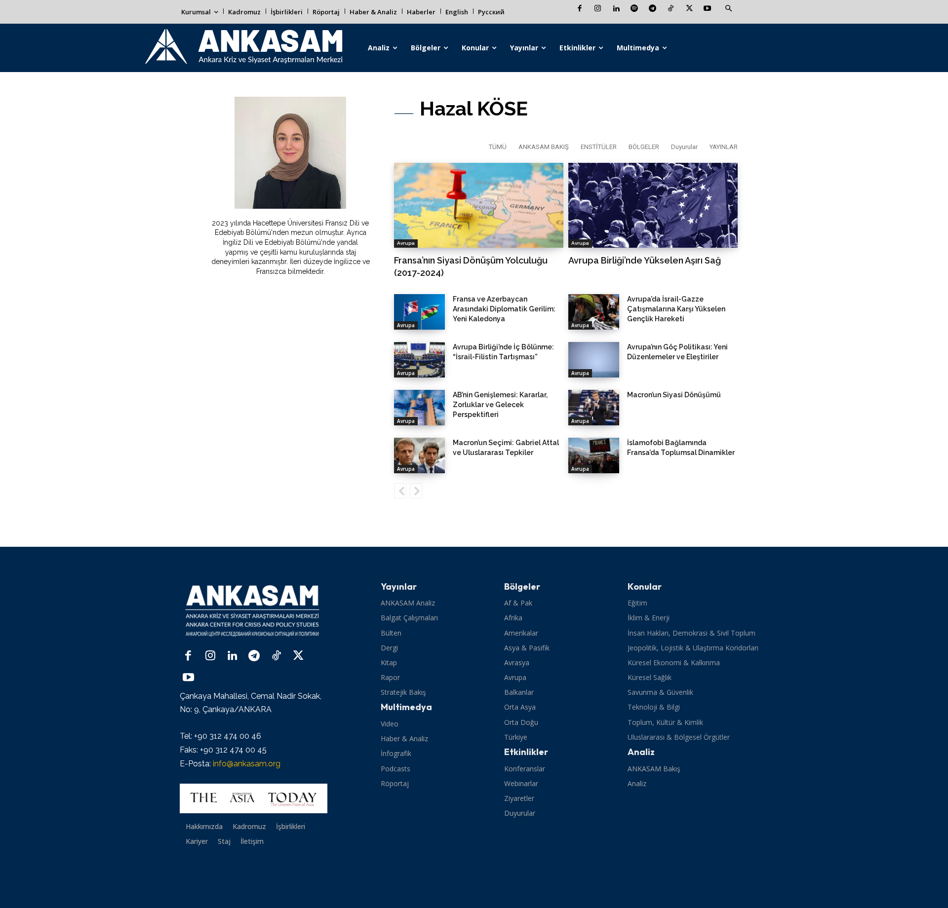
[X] (689, 9)
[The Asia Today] (253, 798)
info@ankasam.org (246, 763)
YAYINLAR (724, 147)
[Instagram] (597, 9)
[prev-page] (400, 490)
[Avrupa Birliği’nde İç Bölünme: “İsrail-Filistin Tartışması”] (419, 360)
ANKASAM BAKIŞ (543, 147)
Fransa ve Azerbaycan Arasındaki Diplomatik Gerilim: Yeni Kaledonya (504, 309)
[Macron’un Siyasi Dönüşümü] (593, 407)
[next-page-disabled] (416, 490)
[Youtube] (707, 9)
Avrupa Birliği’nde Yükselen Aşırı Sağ (644, 260)
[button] (728, 9)
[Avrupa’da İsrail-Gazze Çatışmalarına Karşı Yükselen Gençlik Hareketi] (593, 312)
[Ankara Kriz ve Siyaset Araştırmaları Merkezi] (243, 48)
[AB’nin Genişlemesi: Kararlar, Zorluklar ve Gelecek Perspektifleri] (419, 407)
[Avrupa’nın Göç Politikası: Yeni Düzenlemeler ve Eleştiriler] (593, 360)
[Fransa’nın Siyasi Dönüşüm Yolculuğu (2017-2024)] (478, 205)
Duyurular (684, 147)
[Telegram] (652, 9)
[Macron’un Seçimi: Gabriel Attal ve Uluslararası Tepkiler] (419, 455)
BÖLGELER (644, 147)
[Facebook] (579, 9)
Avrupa (406, 243)
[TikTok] (670, 9)
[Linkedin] (616, 9)
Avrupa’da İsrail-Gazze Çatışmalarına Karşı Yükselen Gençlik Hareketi (676, 309)
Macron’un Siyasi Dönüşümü (674, 395)
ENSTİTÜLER (599, 147)
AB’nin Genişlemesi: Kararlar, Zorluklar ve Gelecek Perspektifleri (500, 404)
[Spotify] (634, 9)
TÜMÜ (498, 147)
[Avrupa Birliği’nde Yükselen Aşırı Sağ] (653, 205)
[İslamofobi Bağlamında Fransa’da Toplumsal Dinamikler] (593, 455)
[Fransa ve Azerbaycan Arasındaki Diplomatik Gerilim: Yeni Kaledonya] (419, 312)
